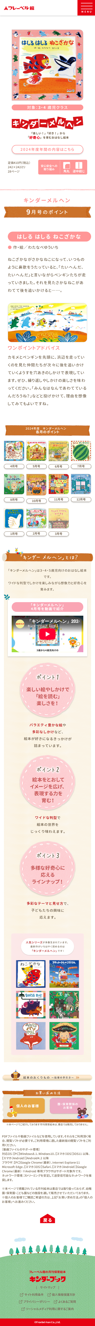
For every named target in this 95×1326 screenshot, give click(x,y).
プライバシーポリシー (36, 1302)
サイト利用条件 (34, 1295)
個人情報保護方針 (63, 1295)
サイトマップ (47, 1287)
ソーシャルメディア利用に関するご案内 (50, 1309)
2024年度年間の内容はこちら (47, 149)
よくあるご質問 (67, 1302)
